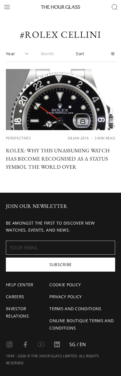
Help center (19, 284)
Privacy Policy (65, 296)
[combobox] (17, 54)
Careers (15, 296)
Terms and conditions (75, 308)
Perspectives (18, 138)
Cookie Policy (65, 284)
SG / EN (77, 344)
